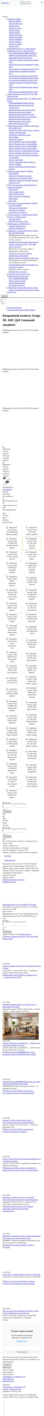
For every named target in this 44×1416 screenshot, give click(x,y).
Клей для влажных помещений (19, 196)
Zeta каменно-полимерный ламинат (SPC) (23, 76)
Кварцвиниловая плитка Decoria (20, 121)
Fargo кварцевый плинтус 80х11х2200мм (23, 142)
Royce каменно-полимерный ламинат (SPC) (24, 78)
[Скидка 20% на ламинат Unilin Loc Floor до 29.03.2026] (22, 1257)
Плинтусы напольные (31, 126)
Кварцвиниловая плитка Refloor (20, 119)
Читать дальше (22, 1352)
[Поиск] (5, 303)
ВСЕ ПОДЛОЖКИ (15, 205)
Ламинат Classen (14, 33)
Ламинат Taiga (14, 46)
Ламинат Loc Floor (15, 28)
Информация (7, 1367)
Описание (7, 856)
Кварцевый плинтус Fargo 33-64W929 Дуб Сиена (19, 905)
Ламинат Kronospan (15, 35)
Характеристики (9, 860)
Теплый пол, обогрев (30, 231)
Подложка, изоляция (30, 203)
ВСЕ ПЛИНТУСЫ (15, 128)
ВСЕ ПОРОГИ (14, 173)
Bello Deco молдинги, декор (18, 221)
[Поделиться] (4, 814)
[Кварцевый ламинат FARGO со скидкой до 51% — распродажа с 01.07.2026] (22, 987)
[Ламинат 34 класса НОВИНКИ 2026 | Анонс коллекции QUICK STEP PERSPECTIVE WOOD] (22, 1064)
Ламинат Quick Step (15, 24)
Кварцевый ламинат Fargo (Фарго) (20, 58)
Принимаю (7, 1365)
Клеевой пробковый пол (17, 228)
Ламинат (18, 19)
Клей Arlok (12, 201)
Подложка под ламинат (17, 210)
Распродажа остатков (30, 288)
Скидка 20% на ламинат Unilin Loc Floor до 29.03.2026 (21, 1274)
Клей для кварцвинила (16, 192)
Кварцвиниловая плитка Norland (20, 112)
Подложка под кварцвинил (18, 208)
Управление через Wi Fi (17, 285)
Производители (8, 1372)
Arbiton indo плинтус (16, 139)
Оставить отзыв (22, 1341)
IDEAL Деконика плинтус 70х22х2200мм (23, 146)
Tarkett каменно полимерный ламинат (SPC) (24, 69)
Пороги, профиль (27, 171)
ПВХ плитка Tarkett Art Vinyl (19, 123)
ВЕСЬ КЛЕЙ (13, 189)
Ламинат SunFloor (15, 42)
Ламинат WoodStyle (15, 39)
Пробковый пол (25, 224)
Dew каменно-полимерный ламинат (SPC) (23, 80)
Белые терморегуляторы (17, 283)
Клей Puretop (13, 199)
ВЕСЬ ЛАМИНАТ (15, 21)
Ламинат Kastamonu (15, 37)
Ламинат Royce (14, 26)
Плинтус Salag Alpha (16, 160)
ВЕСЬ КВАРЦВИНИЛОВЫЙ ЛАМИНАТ (23, 53)
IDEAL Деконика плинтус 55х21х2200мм (23, 144)
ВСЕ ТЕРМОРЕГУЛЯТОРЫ (18, 279)
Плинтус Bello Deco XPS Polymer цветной (23, 153)
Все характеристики (9, 510)
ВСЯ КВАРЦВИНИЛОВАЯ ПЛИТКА (21, 103)
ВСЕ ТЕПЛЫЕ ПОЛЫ (16, 233)
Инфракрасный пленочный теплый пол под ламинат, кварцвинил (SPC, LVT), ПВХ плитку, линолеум (23, 244)
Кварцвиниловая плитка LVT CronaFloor (23, 117)
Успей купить (11, 292)
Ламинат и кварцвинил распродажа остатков (24, 290)
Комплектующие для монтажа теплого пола (23, 258)
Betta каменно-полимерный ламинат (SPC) (23, 92)
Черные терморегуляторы (17, 281)
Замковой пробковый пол (17, 226)
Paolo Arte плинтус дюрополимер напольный (24, 151)
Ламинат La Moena (15, 44)
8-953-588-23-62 (8, 1379)
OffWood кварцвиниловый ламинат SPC (22, 55)
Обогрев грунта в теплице (18, 272)
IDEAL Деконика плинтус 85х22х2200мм (23, 148)
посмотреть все (26, 934)
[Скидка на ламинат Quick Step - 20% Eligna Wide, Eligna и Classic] (22, 949)
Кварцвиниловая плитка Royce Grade (21, 114)
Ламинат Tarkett (14, 30)
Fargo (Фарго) (7, 489)
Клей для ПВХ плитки (16, 194)
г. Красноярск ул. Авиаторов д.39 (14, 1377)
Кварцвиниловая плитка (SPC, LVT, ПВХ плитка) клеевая (24, 100)
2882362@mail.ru (8, 1381)
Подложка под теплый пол (18, 212)
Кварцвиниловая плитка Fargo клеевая (22, 110)
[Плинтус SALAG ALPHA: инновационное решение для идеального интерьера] (22, 1142)
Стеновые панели (15, 219)
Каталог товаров (8, 1370)
